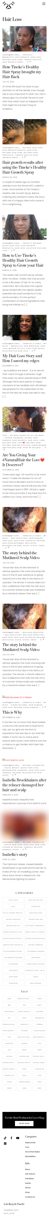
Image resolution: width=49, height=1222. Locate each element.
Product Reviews (32, 243)
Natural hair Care (12, 59)
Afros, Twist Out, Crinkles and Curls (36, 932)
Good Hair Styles (35, 913)
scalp (26, 545)
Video (42, 545)
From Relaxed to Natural (9, 1030)
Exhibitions (13, 983)
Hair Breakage (31, 346)
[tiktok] (5, 1137)
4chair (8, 438)
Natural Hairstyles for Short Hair (13, 938)
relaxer (17, 773)
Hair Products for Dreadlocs (39, 1037)
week (39, 1088)
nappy (39, 1050)
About (27, 1187)
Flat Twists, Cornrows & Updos (36, 925)
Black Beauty (12, 768)
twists (9, 1088)
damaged (22, 770)
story (34, 545)
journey (24, 1043)
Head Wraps (35, 957)
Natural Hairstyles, (39, 1062)
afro (9, 999)
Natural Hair (33, 443)
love (9, 1050)
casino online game (24, 1011)
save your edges (35, 348)
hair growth (22, 57)
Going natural (19, 705)
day (9, 1018)
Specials (27, 55)
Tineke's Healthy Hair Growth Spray (22, 60)
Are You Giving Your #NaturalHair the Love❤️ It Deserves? (23, 460)
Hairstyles (29, 1178)
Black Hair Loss (11, 245)
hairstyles (9, 1043)
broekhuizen (9, 770)
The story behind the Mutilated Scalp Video (20, 555)
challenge (39, 1011)
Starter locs (9, 1075)
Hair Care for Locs (35, 900)
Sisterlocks (35, 906)
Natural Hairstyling (9, 1069)
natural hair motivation (16, 445)
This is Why (12, 712)
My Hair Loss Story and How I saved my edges (22, 358)
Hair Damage (36, 538)
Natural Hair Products (9, 1062)
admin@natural (11, 55)
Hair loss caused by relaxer (29, 540)
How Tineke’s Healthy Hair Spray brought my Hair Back (21, 72)
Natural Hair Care (33, 148)
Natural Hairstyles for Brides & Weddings (36, 938)
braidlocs (8, 57)
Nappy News (13, 977)
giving (28, 438)
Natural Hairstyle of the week (27, 435)
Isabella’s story (14, 854)
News (27, 1169)
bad (9, 1005)
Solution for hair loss (15, 351)
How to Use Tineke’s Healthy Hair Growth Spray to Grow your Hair (22, 260)
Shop (27, 1192)
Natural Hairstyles (13, 919)
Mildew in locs (17, 348)
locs (39, 1043)
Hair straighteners (13, 543)
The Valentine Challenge (13, 957)
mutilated (30, 543)
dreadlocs (24, 1024)
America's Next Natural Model (13, 945)
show (24, 1069)
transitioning (24, 1082)
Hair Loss (36, 57)
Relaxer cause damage (26, 707)
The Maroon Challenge (35, 951)
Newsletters (30, 1156)
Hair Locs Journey (24, 1037)
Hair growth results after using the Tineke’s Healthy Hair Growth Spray (24, 167)
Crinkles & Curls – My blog (36, 970)
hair (31, 770)
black (39, 1005)
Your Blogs (13, 970)
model (24, 1050)
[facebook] (11, 1137)
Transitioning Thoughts (36, 964)
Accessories (13, 964)
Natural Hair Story (24, 1062)
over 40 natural (32, 447)
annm (39, 999)
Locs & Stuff (13, 900)
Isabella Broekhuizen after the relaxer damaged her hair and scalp (24, 785)
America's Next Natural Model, (24, 999)
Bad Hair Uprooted (33, 632)
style (39, 1075)
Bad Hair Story (19, 538)
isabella (6, 773)
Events (35, 977)
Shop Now (24, 1123)
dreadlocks (39, 1018)
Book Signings (35, 983)
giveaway (24, 1030)
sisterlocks (39, 1069)
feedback (39, 1024)
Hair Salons (30, 1174)
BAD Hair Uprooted (33, 635)
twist (40, 1082)
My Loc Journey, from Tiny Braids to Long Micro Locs (13, 913)
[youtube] (17, 1137)
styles (9, 1082)
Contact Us (30, 1197)
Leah (4, 435)
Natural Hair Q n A (13, 925)
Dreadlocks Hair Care (9, 1024)
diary (24, 1018)
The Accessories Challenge (13, 951)
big (24, 1005)
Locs (13, 906)
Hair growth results (14, 150)
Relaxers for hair (12, 545)
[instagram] (5, 1143)
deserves (18, 438)
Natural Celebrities (33, 765)
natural (9, 1056)
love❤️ (21, 443)
